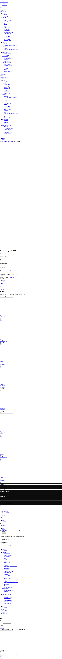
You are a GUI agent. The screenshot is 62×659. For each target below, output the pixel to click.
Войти (1, 625)
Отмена (2, 542)
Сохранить (4, 542)
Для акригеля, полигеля (7, 33)
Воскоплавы (5, 48)
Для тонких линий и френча (8, 37)
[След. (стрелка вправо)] (1, 658)
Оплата (3, 520)
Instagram (3, 515)
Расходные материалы (5, 56)
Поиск (9, 545)
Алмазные (5, 67)
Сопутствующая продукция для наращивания (10, 45)
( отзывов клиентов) (3, 253)
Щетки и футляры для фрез (8, 71)
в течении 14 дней (8, 270)
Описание (3, 280)
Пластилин (5, 22)
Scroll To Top (2, 628)
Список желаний (2, 276)
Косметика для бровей (7, 39)
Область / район (2, 539)
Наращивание (4, 42)
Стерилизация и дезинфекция (6, 62)
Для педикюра (6, 28)
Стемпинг (5, 25)
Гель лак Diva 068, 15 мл (3, 364)
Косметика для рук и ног (7, 40)
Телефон (1, 620)
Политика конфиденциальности (6, 527)
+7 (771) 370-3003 (5, 511)
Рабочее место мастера (5, 52)
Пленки (5, 23)
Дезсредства (5, 63)
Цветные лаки (6, 16)
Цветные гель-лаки (6, 15)
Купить (1, 275)
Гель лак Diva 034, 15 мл (3, 410)
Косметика (3, 38)
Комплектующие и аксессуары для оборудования (11, 49)
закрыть (1, 616)
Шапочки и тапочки (7, 61)
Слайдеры (5, 24)
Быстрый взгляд (2, 315)
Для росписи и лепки (7, 36)
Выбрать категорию (3, 11)
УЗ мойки (5, 51)
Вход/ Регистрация (4, 613)
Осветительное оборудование (8, 54)
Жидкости (5, 57)
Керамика (5, 69)
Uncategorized (4, 12)
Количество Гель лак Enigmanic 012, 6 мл (7, 274)
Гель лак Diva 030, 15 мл (3, 341)
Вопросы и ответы (4, 525)
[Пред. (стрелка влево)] (0, 658)
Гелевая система (6, 44)
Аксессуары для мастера (7, 53)
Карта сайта (3, 529)
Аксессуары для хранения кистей (8, 32)
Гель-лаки (3, 13)
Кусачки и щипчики (6, 29)
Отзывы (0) (2, 289)
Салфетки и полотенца (7, 60)
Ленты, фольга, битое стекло (8, 20)
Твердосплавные (6, 70)
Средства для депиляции (7, 41)
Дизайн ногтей (4, 17)
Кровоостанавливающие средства (8, 65)
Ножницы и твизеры (7, 30)
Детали (3, 281)
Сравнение (2, 361)
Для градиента (6, 35)
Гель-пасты (5, 19)
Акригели (5, 43)
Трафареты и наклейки (7, 27)
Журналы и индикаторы (7, 64)
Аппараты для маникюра (7, 47)
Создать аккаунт (7, 627)
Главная (1, 141)
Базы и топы (5, 14)
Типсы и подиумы (6, 55)
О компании (4, 521)
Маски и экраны (6, 59)
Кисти (3, 31)
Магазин (4, 141)
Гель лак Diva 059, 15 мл (3, 387)
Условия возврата (4, 528)
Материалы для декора (7, 21)
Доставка (3, 519)
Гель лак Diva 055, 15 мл (3, 457)
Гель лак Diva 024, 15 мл (3, 480)
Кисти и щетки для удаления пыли (9, 58)
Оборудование (4, 46)
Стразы (5, 26)
